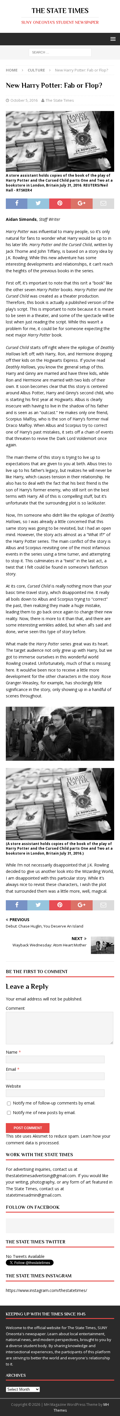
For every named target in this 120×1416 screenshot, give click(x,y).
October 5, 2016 (24, 100)
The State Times (60, 100)
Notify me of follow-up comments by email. (54, 1103)
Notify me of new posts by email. (44, 1112)
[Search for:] (60, 52)
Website (13, 1086)
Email (11, 1069)
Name (12, 1052)
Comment (15, 1008)
